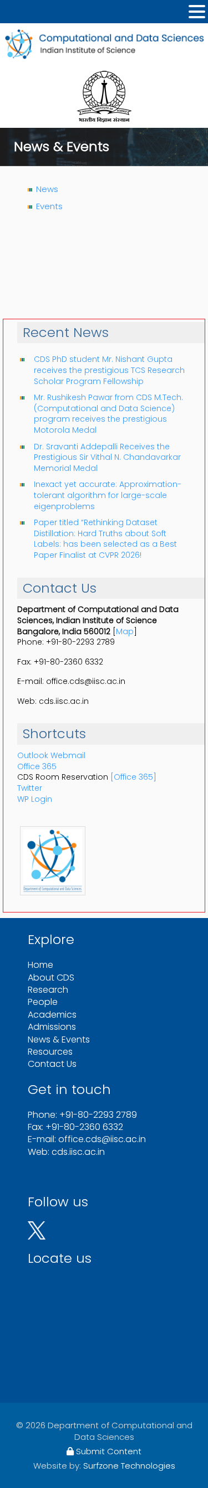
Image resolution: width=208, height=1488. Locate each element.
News (47, 189)
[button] (197, 12)
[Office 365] (133, 776)
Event (47, 206)
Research (48, 989)
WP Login (34, 799)
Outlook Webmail (51, 755)
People (43, 1002)
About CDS (51, 977)
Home (40, 964)
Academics (52, 1014)
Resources (50, 1051)
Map (125, 631)
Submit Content (107, 1451)
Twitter (29, 788)
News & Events (59, 1039)
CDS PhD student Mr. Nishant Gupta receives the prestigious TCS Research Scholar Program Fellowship (109, 370)
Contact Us (52, 1063)
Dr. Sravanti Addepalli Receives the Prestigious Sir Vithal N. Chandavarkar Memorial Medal (107, 457)
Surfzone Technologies (129, 1465)
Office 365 (37, 766)
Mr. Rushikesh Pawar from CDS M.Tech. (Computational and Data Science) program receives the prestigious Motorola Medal (108, 413)
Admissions (52, 1026)
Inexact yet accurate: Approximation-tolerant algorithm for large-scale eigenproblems (107, 495)
